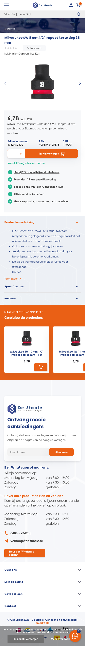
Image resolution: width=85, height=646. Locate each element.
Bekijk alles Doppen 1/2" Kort (22, 53)
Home (11, 28)
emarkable (42, 622)
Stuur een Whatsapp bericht (21, 553)
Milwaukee (34, 48)
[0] (78, 6)
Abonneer (61, 452)
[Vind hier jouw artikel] (79, 14)
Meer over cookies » (63, 639)
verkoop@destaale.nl (26, 541)
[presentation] (5, 83)
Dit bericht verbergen (25, 639)
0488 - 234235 (20, 533)
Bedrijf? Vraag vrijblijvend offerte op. (37, 172)
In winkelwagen (49, 153)
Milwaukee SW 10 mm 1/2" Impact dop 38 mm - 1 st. (26, 353)
